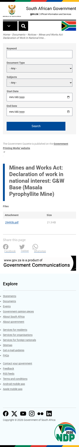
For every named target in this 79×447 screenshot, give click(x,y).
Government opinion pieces (18, 311)
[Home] (12, 11)
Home (6, 34)
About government (13, 321)
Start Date (13, 91)
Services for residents (15, 329)
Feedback (8, 368)
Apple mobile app (12, 389)
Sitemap (7, 345)
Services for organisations (18, 334)
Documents (18, 34)
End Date (12, 105)
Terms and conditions (15, 378)
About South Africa (14, 316)
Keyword (12, 48)
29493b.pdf (12, 222)
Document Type (16, 62)
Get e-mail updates (13, 350)
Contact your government (17, 363)
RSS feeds (8, 373)
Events (7, 306)
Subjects (12, 77)
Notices (32, 34)
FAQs (6, 355)
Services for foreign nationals (19, 340)
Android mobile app (14, 383)
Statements (9, 296)
